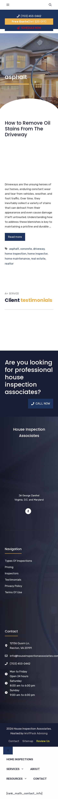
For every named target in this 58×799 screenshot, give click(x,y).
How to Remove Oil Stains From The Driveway (27, 128)
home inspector (38, 253)
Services (12, 769)
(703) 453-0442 (20, 663)
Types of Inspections (18, 560)
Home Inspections (19, 759)
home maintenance (17, 258)
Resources (14, 778)
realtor (9, 263)
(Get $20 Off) (29, 21)
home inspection (15, 253)
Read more (15, 236)
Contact (14, 741)
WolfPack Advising (36, 733)
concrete (26, 248)
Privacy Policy (13, 586)
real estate (38, 258)
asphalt (14, 248)
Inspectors (12, 573)
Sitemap (27, 741)
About (35, 769)
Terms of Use (13, 592)
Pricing (9, 567)
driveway (39, 248)
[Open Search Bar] (50, 5)
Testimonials (13, 579)
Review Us (43, 741)
